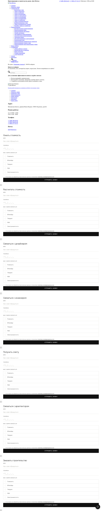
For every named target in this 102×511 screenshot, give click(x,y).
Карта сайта (14, 100)
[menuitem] (52, 5)
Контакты (13, 99)
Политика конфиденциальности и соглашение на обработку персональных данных (23, 87)
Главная (13, 90)
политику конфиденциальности (46, 176)
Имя (4, 138)
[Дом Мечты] (12, 3)
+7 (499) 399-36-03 (64, 1)
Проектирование (15, 95)
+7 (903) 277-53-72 (75, 1)
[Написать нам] (97, 506)
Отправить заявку (51, 180)
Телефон (6, 145)
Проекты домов (15, 92)
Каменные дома (15, 93)
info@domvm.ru (12, 129)
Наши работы (15, 96)
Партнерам (14, 97)
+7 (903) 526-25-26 (13, 122)
